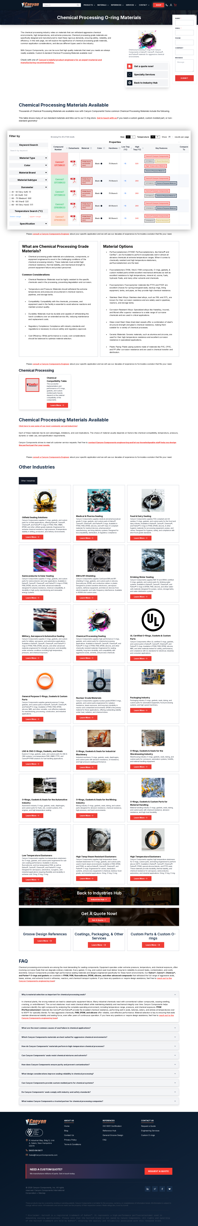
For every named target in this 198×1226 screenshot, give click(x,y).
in (132, 137)
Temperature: (143, 137)
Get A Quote (97, 920)
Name (178, 18)
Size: (122, 137)
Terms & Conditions (72, 1144)
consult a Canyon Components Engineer (51, 234)
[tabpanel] (99, 684)
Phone (178, 38)
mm (128, 137)
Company (179, 48)
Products (88, 5)
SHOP (158, 5)
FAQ (104, 1140)
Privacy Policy (70, 1140)
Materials (101, 5)
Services (130, 5)
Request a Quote (148, 1126)
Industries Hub (97, 899)
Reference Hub (109, 1130)
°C (153, 137)
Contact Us (69, 1135)
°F (157, 137)
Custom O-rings (148, 1135)
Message (179, 58)
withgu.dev (111, 1205)
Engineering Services (150, 1130)
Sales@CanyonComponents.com (43, 1155)
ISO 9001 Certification (112, 1126)
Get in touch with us (107, 118)
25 (169, 137)
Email (178, 28)
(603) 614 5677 (36, 1150)
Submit (184, 78)
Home (66, 1126)
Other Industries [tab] (28, 481)
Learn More (56, 405)
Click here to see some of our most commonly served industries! (48, 426)
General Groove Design (113, 1135)
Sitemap (41, 1193)
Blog (66, 1130)
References (116, 5)
